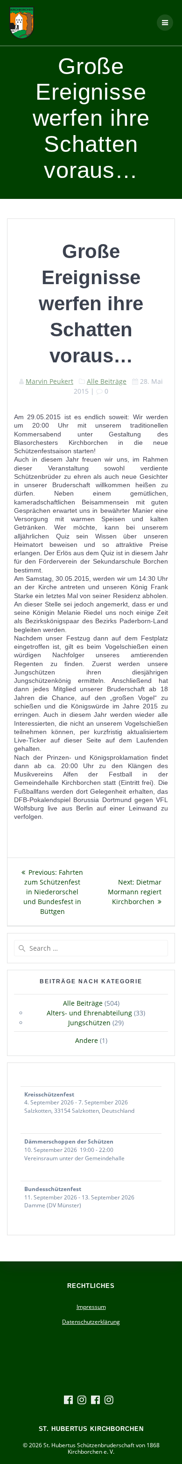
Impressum (91, 1307)
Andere (86, 1040)
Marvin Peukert (49, 381)
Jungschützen (89, 1022)
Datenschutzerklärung (91, 1322)
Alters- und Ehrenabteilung (89, 1012)
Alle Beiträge (106, 381)
